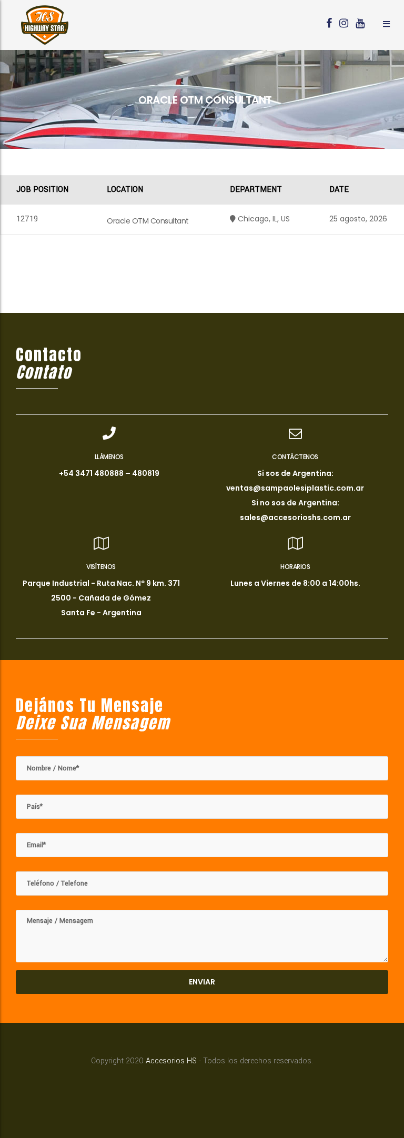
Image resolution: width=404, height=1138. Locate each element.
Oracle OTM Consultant (148, 221)
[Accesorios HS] (44, 25)
